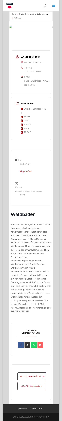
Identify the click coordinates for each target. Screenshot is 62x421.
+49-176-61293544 (32, 71)
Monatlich (28, 124)
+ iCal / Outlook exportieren (32, 386)
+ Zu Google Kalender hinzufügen (32, 376)
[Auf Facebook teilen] (21, 345)
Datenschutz (36, 408)
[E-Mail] (40, 345)
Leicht (26, 120)
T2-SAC (27, 132)
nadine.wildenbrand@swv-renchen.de (36, 83)
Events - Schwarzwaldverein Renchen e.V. (33, 14)
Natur (26, 128)
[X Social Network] (27, 345)
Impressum (21, 408)
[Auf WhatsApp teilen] (34, 345)
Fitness (27, 116)
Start (14, 14)
